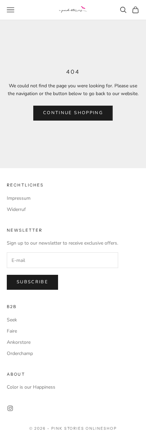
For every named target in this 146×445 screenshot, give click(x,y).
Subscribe (32, 282)
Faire (12, 331)
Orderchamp (20, 353)
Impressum (19, 198)
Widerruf (16, 209)
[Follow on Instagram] (10, 408)
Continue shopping (73, 113)
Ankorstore (19, 342)
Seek (12, 320)
